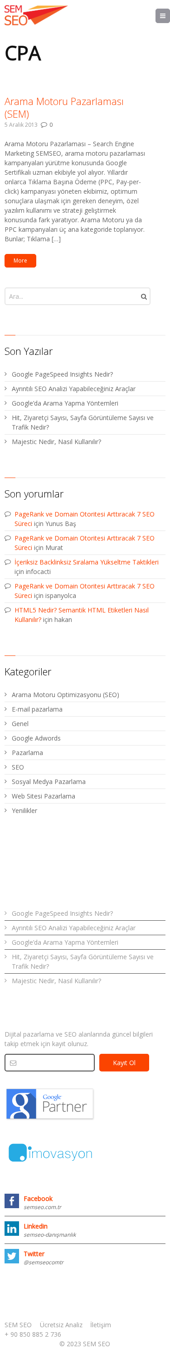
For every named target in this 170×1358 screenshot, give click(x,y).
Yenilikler (24, 810)
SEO (18, 767)
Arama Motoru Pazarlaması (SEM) (64, 107)
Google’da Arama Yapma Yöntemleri (65, 403)
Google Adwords (36, 738)
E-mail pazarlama (37, 709)
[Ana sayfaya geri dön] (36, 15)
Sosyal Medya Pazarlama (49, 781)
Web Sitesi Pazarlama (43, 796)
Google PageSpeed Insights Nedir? (62, 374)
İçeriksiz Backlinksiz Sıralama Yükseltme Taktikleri (87, 562)
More (20, 260)
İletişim (100, 1324)
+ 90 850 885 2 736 (33, 1334)
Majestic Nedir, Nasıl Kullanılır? (56, 441)
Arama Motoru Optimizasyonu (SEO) (65, 694)
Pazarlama (27, 752)
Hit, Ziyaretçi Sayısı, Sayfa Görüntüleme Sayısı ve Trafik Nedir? (83, 422)
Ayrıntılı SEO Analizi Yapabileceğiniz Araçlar (74, 388)
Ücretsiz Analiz (61, 1324)
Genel (20, 723)
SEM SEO (18, 1324)
